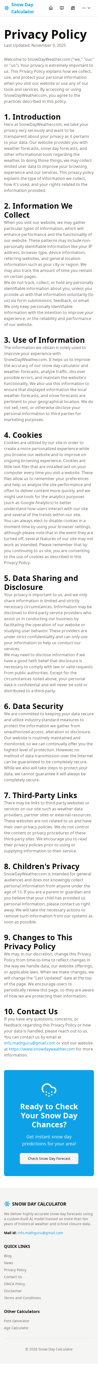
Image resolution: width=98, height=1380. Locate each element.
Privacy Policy (15, 1269)
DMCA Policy (14, 1283)
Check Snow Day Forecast (49, 1158)
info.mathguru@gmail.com (29, 1043)
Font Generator (16, 1320)
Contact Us (13, 1276)
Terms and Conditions (22, 1297)
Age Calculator (16, 1327)
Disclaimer (13, 1290)
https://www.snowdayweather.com (42, 1049)
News (8, 1262)
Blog (8, 1255)
